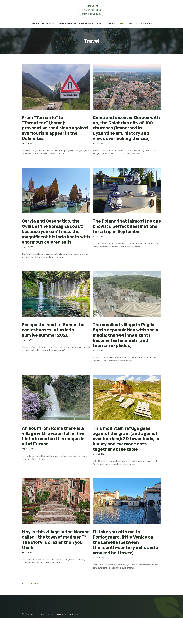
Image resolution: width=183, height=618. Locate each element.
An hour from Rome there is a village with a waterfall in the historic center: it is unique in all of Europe (53, 436)
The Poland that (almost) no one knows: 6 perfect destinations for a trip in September (127, 226)
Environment (48, 23)
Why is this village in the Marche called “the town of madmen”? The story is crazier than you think (56, 539)
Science (111, 23)
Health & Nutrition (67, 23)
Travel (122, 23)
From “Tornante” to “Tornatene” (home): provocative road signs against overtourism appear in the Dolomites (55, 128)
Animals (35, 23)
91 (32, 583)
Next (37, 583)
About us (132, 23)
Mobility (100, 23)
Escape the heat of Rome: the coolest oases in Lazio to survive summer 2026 (53, 330)
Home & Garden (86, 23)
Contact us (146, 23)
